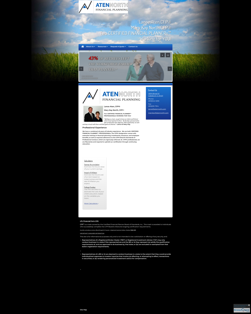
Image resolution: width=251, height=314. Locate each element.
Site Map (83, 310)
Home (82, 46)
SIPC (135, 230)
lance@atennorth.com (157, 109)
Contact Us (133, 46)
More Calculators (91, 203)
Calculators (88, 160)
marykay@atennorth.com (158, 113)
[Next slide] (170, 69)
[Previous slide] (81, 69)
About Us (90, 46)
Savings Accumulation (91, 165)
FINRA (131, 230)
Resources (102, 46)
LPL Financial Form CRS (89, 221)
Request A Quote (117, 46)
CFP (81, 224)
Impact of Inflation (90, 173)
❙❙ (168, 55)
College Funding (89, 187)
